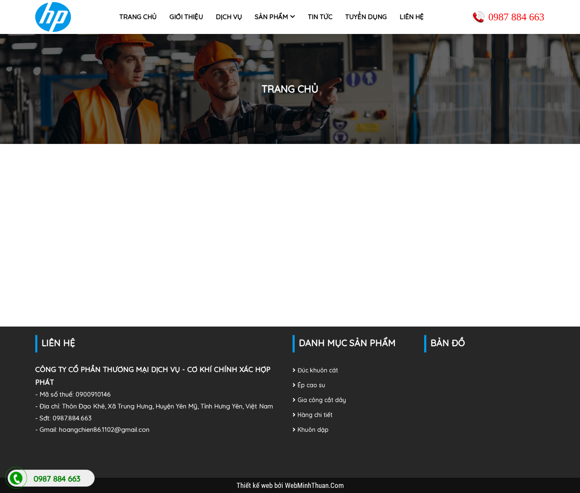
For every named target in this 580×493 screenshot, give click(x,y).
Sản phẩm (271, 17)
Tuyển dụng (366, 17)
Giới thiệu (186, 17)
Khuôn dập (313, 430)
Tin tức (320, 17)
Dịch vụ (229, 17)
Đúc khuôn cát (318, 370)
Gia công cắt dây (322, 400)
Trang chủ (138, 17)
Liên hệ (412, 17)
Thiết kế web (255, 485)
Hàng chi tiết (315, 415)
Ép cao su (311, 385)
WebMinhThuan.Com (314, 485)
